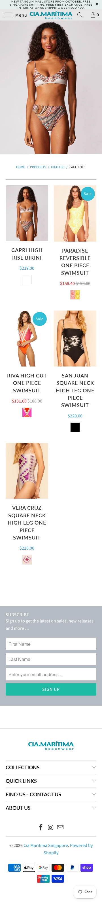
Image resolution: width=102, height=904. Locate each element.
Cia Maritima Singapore (46, 845)
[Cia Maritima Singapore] (51, 15)
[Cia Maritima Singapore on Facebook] (41, 828)
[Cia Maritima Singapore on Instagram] (50, 828)
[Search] (82, 14)
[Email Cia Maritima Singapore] (60, 828)
